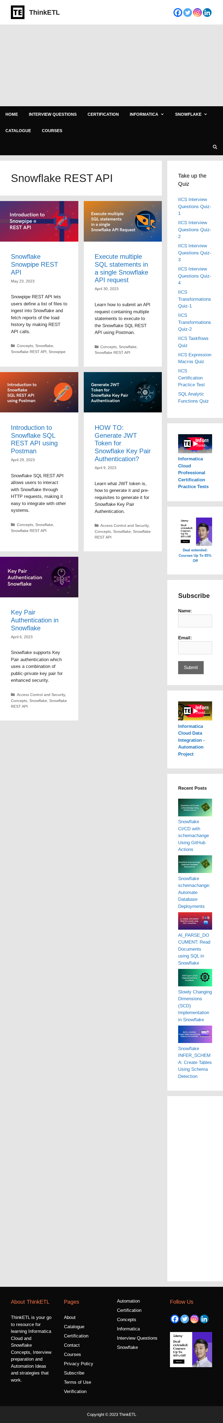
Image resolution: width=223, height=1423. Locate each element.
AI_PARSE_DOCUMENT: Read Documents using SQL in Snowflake (194, 949)
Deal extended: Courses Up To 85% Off (195, 555)
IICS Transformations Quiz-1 (194, 299)
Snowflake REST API (29, 351)
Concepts (25, 345)
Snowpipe (57, 351)
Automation (128, 1301)
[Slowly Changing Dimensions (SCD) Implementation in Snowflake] (195, 979)
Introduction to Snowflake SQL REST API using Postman (34, 439)
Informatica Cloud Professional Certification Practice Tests (193, 472)
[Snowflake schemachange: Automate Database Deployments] (195, 865)
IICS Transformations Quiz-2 (194, 322)
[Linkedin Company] (207, 12)
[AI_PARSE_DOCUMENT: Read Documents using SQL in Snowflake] (195, 922)
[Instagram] (197, 12)
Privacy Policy (78, 1363)
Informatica (144, 114)
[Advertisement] (111, 65)
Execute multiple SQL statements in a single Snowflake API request (121, 268)
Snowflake (188, 114)
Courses (52, 130)
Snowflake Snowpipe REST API (34, 264)
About (70, 1317)
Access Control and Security (124, 525)
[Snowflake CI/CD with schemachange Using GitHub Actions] (195, 808)
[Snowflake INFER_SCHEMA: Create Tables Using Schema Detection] (195, 1035)
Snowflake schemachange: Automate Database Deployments (194, 892)
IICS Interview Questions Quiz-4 (194, 275)
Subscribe (74, 1373)
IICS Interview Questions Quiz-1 (194, 206)
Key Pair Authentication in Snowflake (34, 620)
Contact (72, 1345)
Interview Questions (53, 114)
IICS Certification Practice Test (191, 377)
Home (11, 114)
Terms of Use (77, 1382)
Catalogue (18, 130)
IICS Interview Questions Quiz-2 (194, 229)
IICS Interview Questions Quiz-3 (194, 252)
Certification (103, 114)
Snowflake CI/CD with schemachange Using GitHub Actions (193, 835)
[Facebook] (178, 12)
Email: (185, 637)
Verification (75, 1391)
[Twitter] (187, 12)
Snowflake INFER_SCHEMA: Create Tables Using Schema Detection (195, 1062)
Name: (185, 610)
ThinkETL (44, 12)
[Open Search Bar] (215, 147)
